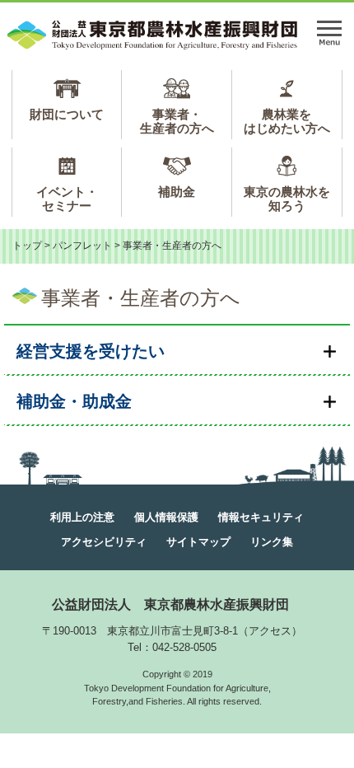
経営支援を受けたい (90, 351)
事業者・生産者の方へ (177, 121)
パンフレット (82, 245)
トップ (27, 245)
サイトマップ (198, 542)
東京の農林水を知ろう (287, 199)
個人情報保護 (166, 517)
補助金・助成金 (74, 401)
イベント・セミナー (67, 199)
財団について (67, 114)
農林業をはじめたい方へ (287, 121)
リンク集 (271, 542)
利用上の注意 (82, 517)
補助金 (176, 192)
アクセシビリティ (104, 542)
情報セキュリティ (261, 517)
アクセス (270, 631)
